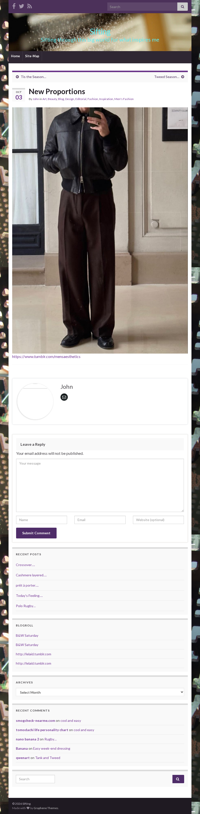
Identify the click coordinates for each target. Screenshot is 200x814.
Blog (61, 99)
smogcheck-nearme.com (35, 720)
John (36, 99)
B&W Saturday (27, 635)
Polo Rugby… (26, 606)
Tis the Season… (33, 77)
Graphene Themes (46, 808)
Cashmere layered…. (31, 575)
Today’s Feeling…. (29, 595)
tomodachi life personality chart (42, 730)
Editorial (80, 99)
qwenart (23, 758)
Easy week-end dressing (51, 748)
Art (44, 99)
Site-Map (32, 56)
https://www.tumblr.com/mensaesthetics (46, 356)
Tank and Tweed (47, 758)
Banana (22, 748)
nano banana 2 (27, 739)
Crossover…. (25, 565)
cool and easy (70, 720)
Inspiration (106, 99)
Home (15, 56)
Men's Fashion (124, 99)
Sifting (100, 31)
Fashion (93, 99)
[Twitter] (21, 5)
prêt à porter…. (27, 585)
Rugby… (50, 739)
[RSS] (29, 5)
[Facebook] (14, 5)
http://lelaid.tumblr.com (33, 654)
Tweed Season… (166, 77)
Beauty (52, 99)
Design (69, 99)
